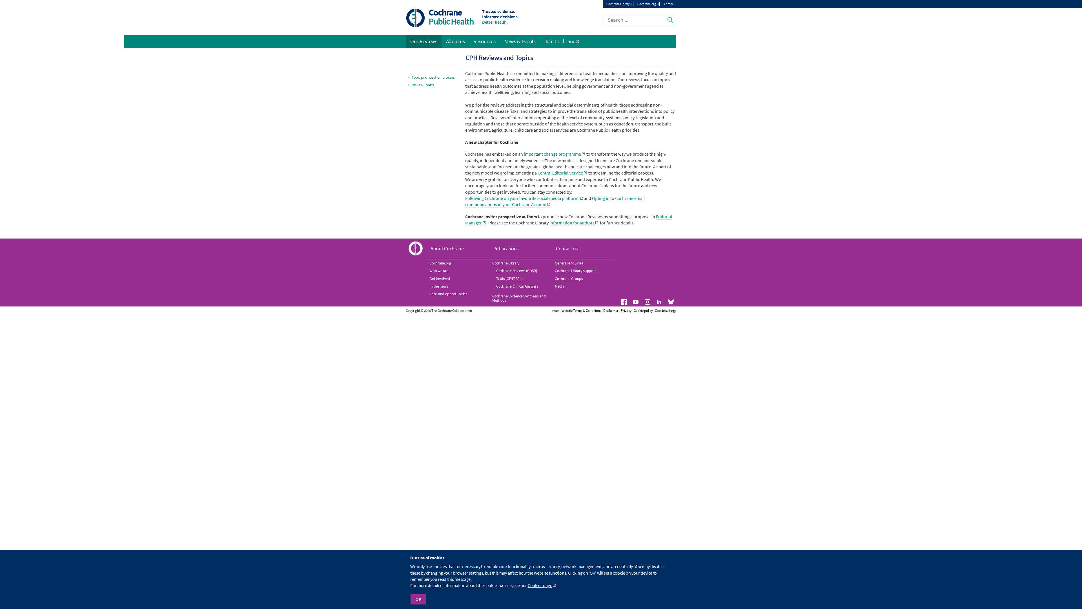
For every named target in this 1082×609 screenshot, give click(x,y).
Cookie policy (643, 310)
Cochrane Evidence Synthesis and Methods (519, 298)
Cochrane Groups (569, 278)
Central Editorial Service (560, 173)
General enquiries (569, 263)
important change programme (552, 154)
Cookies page (540, 585)
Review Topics (423, 84)
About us (455, 41)
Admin (668, 4)
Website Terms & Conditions (581, 310)
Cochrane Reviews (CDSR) (516, 270)
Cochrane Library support (575, 270)
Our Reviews (423, 41)
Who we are (438, 270)
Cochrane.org (646, 4)
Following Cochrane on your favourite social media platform (522, 198)
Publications (506, 248)
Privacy (626, 310)
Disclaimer (610, 310)
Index (555, 310)
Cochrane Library (617, 4)
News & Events (520, 41)
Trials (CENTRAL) (509, 278)
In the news (438, 286)
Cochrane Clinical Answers (517, 286)
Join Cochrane (559, 41)
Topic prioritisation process (433, 77)
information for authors (572, 223)
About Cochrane (447, 248)
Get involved (439, 278)
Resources (484, 41)
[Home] (415, 18)
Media (559, 286)
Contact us (567, 248)
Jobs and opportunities (448, 293)
